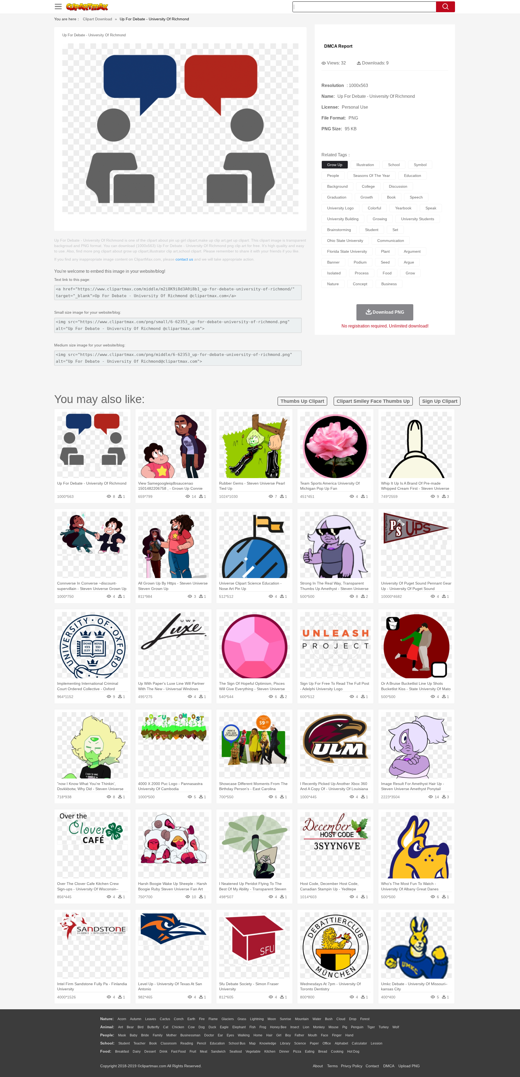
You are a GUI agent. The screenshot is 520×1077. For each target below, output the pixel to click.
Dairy (137, 1051)
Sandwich (218, 1051)
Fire (202, 1019)
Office (327, 1043)
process (362, 273)
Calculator (359, 1043)
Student (124, 1043)
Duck (212, 1027)
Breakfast (122, 1051)
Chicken (178, 1027)
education (412, 175)
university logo (340, 208)
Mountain (302, 1019)
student (371, 230)
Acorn (122, 1019)
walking (244, 1035)
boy (288, 1035)
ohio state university (345, 240)
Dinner (284, 1051)
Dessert (150, 1051)
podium (360, 262)
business (389, 284)
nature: (107, 1019)
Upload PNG (409, 1066)
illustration (365, 165)
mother (171, 1035)
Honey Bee (278, 1027)
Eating (309, 1051)
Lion (306, 1027)
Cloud (340, 1019)
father (299, 1035)
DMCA (388, 1066)
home (257, 1035)
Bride (145, 1035)
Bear (130, 1027)
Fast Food (178, 1051)
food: (105, 1051)
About (318, 1066)
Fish (252, 1027)
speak (430, 208)
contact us (184, 259)
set (395, 230)
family (157, 1035)
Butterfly (153, 1027)
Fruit (193, 1051)
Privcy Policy (351, 1066)
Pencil (201, 1043)
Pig (344, 1027)
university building (343, 219)
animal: (107, 1027)
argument (412, 251)
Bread (322, 1051)
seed (385, 262)
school (394, 165)
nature (333, 284)
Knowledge (267, 1043)
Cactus (165, 1019)
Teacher (139, 1043)
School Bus (237, 1043)
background (337, 186)
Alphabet (341, 1043)
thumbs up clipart (302, 401)
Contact (372, 1066)
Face (324, 1035)
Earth (191, 1019)
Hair (269, 1035)
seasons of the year (371, 175)
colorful (374, 208)
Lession (376, 1043)
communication (390, 240)
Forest (364, 1019)
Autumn (135, 1019)
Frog (262, 1027)
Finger (337, 1035)
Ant (120, 1027)
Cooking (337, 1051)
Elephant (239, 1027)
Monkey (319, 1027)
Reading (186, 1043)
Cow (191, 1027)
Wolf (395, 1027)
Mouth (312, 1035)
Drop (352, 1019)
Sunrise (285, 1019)
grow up (334, 165)
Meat (203, 1051)
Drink (163, 1051)
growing (380, 219)
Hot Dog (353, 1051)
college (368, 186)
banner (333, 262)
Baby (133, 1035)
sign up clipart (439, 401)
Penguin (357, 1027)
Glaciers (228, 1019)
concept (360, 284)
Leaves (150, 1019)
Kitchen (269, 1051)
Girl (278, 1035)
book (391, 197)
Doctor (209, 1035)
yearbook (403, 208)
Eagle (224, 1027)
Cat (165, 1027)
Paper (314, 1043)
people (333, 175)
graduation (336, 197)
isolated (334, 273)
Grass (242, 1019)
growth (366, 197)
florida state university (347, 251)
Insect (294, 1027)
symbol (420, 165)
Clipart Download (97, 19)
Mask (122, 1035)
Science (300, 1043)
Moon (272, 1019)
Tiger (371, 1027)
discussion (398, 186)
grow (410, 273)
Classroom (169, 1043)
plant (385, 251)
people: (107, 1035)
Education (217, 1043)
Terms (332, 1066)
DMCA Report (338, 46)
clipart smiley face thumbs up (373, 401)
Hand (349, 1035)
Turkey (384, 1027)
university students (417, 219)
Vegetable (253, 1051)
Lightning (257, 1019)
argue (409, 262)
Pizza (297, 1051)
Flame (213, 1019)
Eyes (230, 1035)
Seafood (235, 1051)
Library (285, 1043)
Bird (141, 1027)
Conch (179, 1019)
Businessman (190, 1035)
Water (317, 1019)
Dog (202, 1027)
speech (416, 197)
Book (153, 1043)
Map (252, 1043)
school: (107, 1043)
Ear (220, 1035)
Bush (329, 1019)
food (387, 273)
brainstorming (339, 230)
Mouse (334, 1027)
